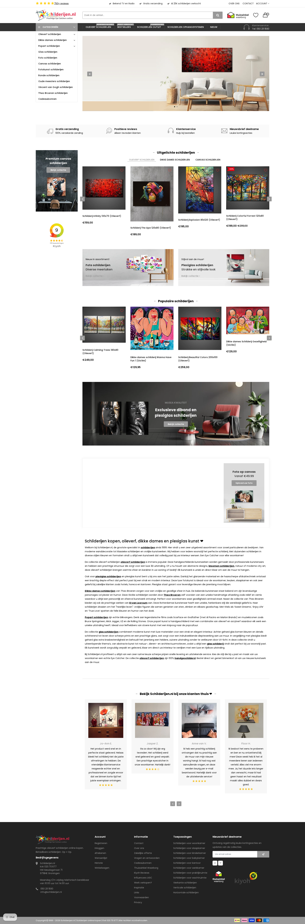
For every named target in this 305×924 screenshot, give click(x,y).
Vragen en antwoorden (147, 858)
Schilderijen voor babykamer (189, 858)
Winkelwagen (102, 867)
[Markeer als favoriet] (122, 170)
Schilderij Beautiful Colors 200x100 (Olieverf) (197, 359)
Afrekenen (100, 853)
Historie (99, 863)
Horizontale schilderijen (186, 892)
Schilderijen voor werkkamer (188, 867)
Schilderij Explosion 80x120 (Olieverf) (199, 219)
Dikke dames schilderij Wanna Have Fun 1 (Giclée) (150, 359)
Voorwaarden (141, 897)
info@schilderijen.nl (51, 892)
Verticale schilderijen (184, 887)
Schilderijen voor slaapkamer (189, 848)
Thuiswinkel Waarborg (146, 867)
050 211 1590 (47, 888)
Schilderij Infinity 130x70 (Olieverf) (101, 216)
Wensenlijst (101, 858)
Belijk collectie (58, 169)
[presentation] (89, 74)
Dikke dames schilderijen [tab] (175, 159)
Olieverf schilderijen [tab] (141, 159)
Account (262, 3)
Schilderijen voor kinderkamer (189, 853)
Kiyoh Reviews (141, 872)
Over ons (234, 3)
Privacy (138, 902)
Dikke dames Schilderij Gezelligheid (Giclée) (246, 343)
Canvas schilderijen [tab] (207, 159)
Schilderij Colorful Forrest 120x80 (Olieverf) (245, 217)
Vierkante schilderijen (185, 882)
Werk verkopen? (143, 882)
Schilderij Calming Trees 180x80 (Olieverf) (100, 351)
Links (136, 892)
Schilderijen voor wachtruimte (190, 877)
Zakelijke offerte (143, 853)
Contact (248, 3)
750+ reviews (61, 3)
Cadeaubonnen (143, 863)
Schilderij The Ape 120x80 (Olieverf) (150, 227)
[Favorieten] (255, 15)
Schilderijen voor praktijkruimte (190, 872)
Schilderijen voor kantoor (187, 863)
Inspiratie (139, 887)
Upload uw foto (244, 483)
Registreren (101, 843)
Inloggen (99, 848)
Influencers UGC (143, 877)
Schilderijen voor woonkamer (189, 843)
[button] (174, 106)
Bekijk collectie (114, 93)
